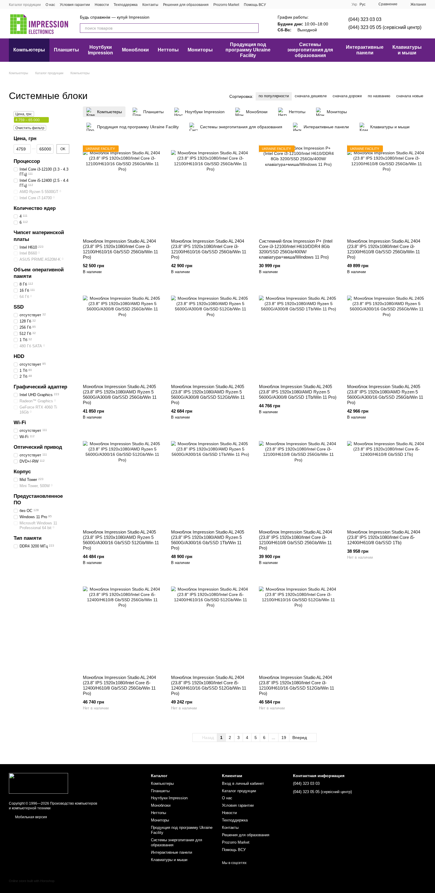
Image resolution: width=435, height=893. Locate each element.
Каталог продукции (25, 5)
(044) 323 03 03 (364, 19)
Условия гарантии (75, 5)
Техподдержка (126, 5)
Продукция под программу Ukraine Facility (247, 50)
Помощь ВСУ (255, 5)
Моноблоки (135, 49)
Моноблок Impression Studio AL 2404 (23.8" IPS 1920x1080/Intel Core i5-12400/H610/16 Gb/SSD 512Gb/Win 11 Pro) (208, 685)
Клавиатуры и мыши (407, 50)
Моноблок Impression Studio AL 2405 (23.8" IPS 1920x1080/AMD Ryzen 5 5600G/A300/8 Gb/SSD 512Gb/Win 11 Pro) (208, 394)
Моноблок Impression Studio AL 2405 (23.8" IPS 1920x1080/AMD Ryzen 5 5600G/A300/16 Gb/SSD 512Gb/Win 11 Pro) (121, 539)
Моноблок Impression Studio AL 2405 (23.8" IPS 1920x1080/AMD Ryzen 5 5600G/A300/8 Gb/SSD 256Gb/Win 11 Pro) (120, 394)
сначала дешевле (311, 96)
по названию (379, 96)
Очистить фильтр (29, 128)
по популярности (274, 96)
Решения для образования (186, 5)
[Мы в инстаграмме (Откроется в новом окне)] (288, 4)
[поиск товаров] (254, 28)
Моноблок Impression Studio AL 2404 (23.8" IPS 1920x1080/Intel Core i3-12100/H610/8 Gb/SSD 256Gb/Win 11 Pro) (383, 249)
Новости (102, 5)
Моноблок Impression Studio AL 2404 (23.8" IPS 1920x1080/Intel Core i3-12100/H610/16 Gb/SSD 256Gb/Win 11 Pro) (120, 249)
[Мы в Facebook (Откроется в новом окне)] (274, 4)
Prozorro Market (226, 5)
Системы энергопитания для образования (310, 50)
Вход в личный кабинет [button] (243, 783)
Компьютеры (29, 49)
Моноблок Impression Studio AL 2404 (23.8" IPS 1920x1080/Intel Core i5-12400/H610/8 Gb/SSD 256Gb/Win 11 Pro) (119, 685)
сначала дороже (347, 96)
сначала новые (409, 96)
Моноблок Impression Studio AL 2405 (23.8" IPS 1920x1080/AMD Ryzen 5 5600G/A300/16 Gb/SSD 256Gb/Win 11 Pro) (385, 394)
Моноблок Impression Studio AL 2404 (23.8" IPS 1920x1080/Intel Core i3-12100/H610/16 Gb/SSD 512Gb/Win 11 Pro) (296, 685)
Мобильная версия (30, 817)
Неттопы (168, 49)
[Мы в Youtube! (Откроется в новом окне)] (281, 4)
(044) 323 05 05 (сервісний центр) (384, 27)
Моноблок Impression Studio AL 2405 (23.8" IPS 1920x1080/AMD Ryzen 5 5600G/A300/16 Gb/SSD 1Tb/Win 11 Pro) (207, 539)
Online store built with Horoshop (31, 881)
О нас (50, 5)
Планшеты (66, 49)
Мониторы (200, 49)
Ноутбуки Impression (100, 50)
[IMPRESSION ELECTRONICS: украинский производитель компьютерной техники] (38, 783)
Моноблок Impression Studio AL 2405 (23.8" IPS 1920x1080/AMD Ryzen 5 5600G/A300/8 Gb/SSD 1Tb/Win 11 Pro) (297, 392)
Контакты (150, 5)
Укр (354, 4)
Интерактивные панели (365, 50)
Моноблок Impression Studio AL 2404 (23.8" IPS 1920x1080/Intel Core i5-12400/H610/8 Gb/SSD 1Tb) (383, 537)
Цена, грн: (23, 114)
